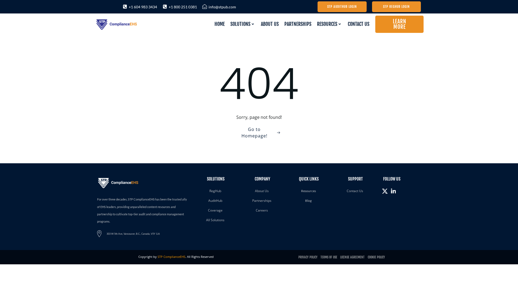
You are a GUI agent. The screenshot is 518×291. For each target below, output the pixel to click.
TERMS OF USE (328, 257)
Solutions (240, 24)
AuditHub (215, 200)
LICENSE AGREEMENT (352, 257)
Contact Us (358, 24)
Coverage (215, 210)
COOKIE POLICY (376, 257)
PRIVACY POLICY (308, 257)
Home (219, 24)
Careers (262, 210)
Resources (327, 24)
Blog (308, 201)
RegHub (215, 191)
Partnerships (297, 24)
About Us (270, 24)
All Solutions (215, 220)
